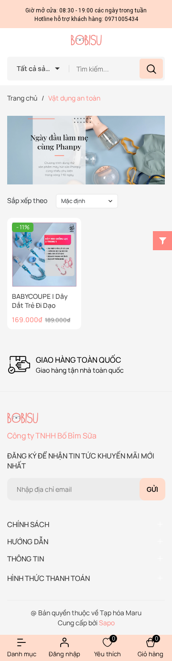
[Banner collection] (86, 150)
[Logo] (86, 40)
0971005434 (121, 19)
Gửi (152, 489)
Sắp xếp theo (27, 200)
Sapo (107, 622)
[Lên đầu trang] (156, 593)
